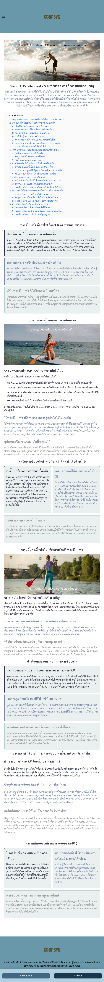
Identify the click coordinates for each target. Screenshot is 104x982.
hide (20, 115)
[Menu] (3, 16)
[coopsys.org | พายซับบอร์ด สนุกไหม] (52, 16)
